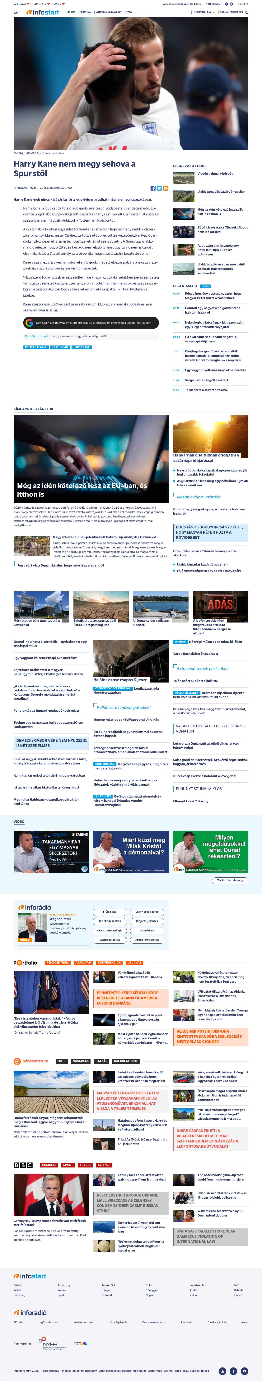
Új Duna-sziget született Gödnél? (151, 623)
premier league (36, 347)
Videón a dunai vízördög (199, 497)
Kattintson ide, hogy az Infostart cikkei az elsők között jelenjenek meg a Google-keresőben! (93, 323)
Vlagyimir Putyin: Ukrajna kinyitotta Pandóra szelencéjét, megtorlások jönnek (210, 1037)
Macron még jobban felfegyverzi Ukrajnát (126, 720)
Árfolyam (83, 962)
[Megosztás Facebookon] (153, 188)
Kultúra (62, 1290)
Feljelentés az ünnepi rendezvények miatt (46, 711)
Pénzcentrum (58, 962)
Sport (44, 336)
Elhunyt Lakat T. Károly (190, 801)
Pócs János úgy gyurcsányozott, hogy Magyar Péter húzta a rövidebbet (209, 532)
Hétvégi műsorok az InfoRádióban (215, 642)
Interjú (106, 1290)
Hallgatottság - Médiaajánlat (60, 1371)
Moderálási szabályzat (147, 1371)
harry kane (81, 347)
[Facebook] (233, 1371)
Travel (85, 1165)
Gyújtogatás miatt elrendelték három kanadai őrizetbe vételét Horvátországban (127, 801)
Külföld (18, 1290)
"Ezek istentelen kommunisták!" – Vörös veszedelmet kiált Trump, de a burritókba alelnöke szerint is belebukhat (46, 1023)
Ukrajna (85, 12)
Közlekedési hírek (84, 1322)
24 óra (71, 12)
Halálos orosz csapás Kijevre (120, 680)
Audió (193, 1290)
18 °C (245, 4)
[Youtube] (244, 1371)
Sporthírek (186, 1322)
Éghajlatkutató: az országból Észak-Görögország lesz (94, 623)
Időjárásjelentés (118, 1322)
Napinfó (150, 1295)
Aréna (244, 1322)
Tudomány (64, 1285)
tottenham (60, 347)
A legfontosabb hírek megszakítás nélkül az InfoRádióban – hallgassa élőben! (212, 627)
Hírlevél (238, 1290)
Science (104, 1165)
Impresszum (89, 1371)
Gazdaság (19, 1295)
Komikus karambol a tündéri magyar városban (49, 776)
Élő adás (111, 912)
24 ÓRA (205, 286)
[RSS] (222, 1371)
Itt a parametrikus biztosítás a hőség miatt (46, 787)
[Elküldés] (166, 188)
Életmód (107, 1295)
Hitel (62, 1061)
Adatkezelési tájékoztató (115, 1371)
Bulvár (149, 1285)
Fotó (237, 1285)
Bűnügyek (152, 1290)
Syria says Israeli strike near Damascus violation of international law (206, 1237)
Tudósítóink (109, 1285)
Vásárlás (81, 1061)
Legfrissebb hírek (49, 1322)
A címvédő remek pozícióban (203, 669)
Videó (193, 1295)
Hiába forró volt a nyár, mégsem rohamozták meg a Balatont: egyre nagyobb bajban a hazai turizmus (49, 1122)
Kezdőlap (31, 336)
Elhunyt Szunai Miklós (199, 789)
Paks (129, 12)
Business (49, 1165)
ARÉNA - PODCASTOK (231, 12)
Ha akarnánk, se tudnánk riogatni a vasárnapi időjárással (206, 458)
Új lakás (134, 962)
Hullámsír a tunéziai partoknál (124, 708)
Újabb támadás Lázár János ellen (202, 565)
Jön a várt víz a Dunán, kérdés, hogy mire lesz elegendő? (60, 565)
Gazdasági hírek (217, 1322)
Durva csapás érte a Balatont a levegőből (204, 776)
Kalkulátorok (126, 1061)
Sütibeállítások (199, 1371)
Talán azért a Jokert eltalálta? (195, 681)
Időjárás (238, 1295)
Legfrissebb (197, 1285)
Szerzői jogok (172, 1371)
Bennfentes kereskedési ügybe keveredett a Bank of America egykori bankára (127, 998)
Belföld (18, 1285)
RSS (185, 1371)
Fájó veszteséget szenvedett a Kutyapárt (209, 571)
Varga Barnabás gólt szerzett (195, 654)
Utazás (101, 1061)
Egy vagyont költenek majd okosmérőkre (45, 658)
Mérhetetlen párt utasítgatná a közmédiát (37, 623)
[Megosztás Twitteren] (159, 188)
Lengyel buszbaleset (109, 12)
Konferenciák (109, 962)
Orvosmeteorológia (153, 1322)
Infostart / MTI (25, 188)
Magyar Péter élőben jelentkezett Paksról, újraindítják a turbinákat (105, 537)
